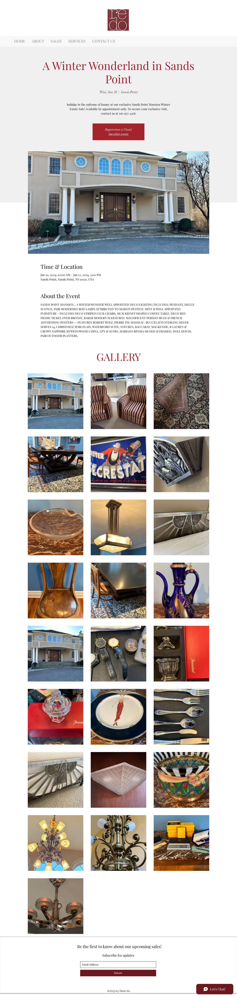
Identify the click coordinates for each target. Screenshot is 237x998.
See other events (118, 134)
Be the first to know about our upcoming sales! (119, 946)
